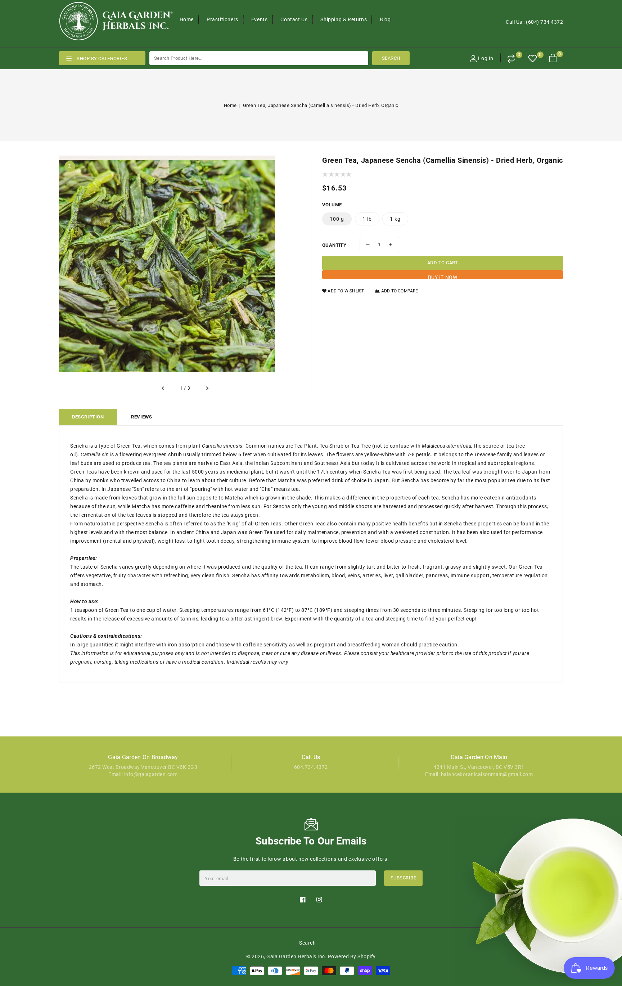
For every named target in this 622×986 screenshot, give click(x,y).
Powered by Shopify (352, 956)
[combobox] (258, 58)
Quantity (334, 245)
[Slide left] (163, 388)
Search (307, 943)
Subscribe (403, 877)
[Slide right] (206, 388)
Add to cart (442, 262)
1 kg (395, 219)
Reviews (141, 417)
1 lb (367, 219)
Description (88, 417)
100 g (337, 219)
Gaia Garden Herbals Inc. (296, 956)
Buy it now (443, 276)
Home (230, 105)
